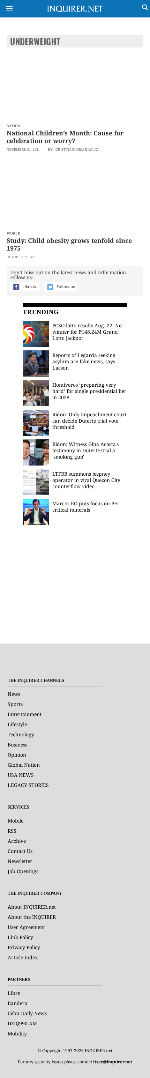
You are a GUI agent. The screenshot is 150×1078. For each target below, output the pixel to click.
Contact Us (20, 851)
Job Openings (23, 871)
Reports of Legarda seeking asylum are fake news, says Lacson (83, 361)
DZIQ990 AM (22, 1023)
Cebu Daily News (27, 1013)
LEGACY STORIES (28, 785)
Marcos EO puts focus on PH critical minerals (85, 506)
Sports (15, 704)
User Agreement (26, 927)
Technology (21, 734)
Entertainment (25, 714)
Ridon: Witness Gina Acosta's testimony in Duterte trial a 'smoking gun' (85, 450)
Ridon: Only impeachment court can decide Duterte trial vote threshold (89, 420)
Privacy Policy (24, 947)
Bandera (18, 1003)
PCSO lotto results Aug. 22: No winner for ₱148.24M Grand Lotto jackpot (87, 331)
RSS (12, 830)
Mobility (17, 1033)
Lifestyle (17, 724)
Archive (17, 841)
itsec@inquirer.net (112, 1062)
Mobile (15, 820)
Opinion (17, 754)
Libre (14, 993)
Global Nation (24, 764)
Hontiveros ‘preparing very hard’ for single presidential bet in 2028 (89, 391)
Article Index (23, 957)
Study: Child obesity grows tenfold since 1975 (69, 244)
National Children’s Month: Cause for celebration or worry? (65, 137)
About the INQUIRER (32, 917)
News (14, 694)
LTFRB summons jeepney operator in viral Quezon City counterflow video (86, 480)
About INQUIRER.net (32, 907)
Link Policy (20, 937)
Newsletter (20, 861)
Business (17, 744)
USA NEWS (21, 775)
